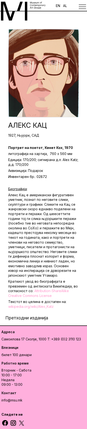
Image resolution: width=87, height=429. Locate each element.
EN (58, 6)
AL (65, 6)
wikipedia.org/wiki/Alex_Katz (31, 306)
